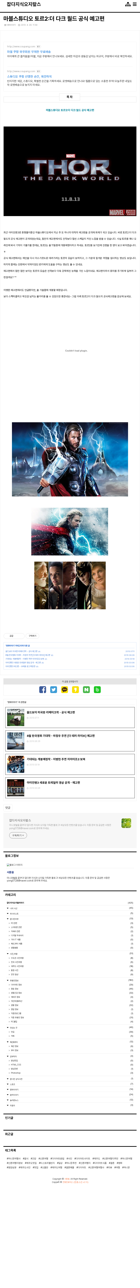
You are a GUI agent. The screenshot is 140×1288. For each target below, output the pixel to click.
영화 (120, 1163)
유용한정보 (71, 980)
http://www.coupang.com (21, 46)
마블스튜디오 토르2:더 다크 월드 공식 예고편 (53, 18)
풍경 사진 (71, 970)
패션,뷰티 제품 (71, 943)
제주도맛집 (31, 1163)
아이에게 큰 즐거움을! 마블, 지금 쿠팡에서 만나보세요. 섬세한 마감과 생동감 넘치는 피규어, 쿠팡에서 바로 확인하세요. (70, 56)
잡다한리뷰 (71, 918)
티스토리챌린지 (47, 1163)
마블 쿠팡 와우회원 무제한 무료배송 (29, 52)
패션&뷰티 (71, 1041)
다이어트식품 (100, 1163)
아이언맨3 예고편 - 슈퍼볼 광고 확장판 (20, 666)
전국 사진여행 (71, 962)
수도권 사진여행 (71, 958)
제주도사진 (25, 1167)
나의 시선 (71, 908)
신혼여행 (44, 1158)
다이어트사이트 (83, 1158)
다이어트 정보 (71, 985)
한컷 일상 (71, 974)
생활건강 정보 (71, 993)
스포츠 (71, 1084)
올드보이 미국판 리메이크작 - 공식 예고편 (21, 651)
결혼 (112, 1163)
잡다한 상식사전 (71, 1078)
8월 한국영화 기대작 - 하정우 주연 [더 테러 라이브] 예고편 (27, 655)
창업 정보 (71, 1009)
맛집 (71, 1032)
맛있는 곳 (71, 1027)
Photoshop (71, 1073)
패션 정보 (71, 1046)
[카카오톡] (64, 690)
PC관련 (71, 923)
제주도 (97, 1158)
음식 (26, 1158)
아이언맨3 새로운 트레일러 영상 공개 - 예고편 (23, 662)
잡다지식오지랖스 (24, 4)
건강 (34, 1158)
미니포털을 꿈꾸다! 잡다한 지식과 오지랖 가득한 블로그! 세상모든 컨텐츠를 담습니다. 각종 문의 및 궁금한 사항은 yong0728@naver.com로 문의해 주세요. (60, 827)
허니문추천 (71, 1163)
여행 (118, 1167)
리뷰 (110, 1167)
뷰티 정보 (71, 1050)
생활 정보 (71, 1005)
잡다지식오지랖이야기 (70, 903)
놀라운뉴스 (71, 1100)
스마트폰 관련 (71, 927)
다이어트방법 (58, 1158)
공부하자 (71, 1056)
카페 (71, 1036)
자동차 (71, 1105)
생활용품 (71, 948)
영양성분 (12, 1167)
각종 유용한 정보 (71, 1017)
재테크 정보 (71, 997)
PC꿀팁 (71, 1021)
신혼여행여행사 (97, 1167)
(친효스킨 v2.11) (81, 1182)
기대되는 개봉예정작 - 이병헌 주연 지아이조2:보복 (24, 659)
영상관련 (71, 1069)
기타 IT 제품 (71, 939)
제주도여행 (57, 1167)
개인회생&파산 (71, 1001)
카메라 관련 (71, 931)
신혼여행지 (85, 1163)
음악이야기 (71, 1094)
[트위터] (53, 690)
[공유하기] (16, 636)
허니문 (127, 1167)
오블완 (45, 1167)
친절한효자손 (67, 1182)
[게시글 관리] (21, 636)
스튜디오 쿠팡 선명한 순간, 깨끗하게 (29, 76)
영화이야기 (11, 25)
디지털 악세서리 (71, 935)
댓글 (7, 807)
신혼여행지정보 (15, 1163)
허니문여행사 (14, 1158)
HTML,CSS (71, 1065)
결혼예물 (70, 1167)
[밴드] (97, 690)
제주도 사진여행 (71, 966)
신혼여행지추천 (111, 1158)
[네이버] (86, 690)
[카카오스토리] (75, 690)
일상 (60, 1163)
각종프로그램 (71, 1013)
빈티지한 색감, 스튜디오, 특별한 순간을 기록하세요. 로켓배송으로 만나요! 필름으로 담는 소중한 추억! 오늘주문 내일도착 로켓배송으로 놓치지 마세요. (69, 83)
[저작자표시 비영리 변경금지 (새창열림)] (43, 636)
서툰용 (66, 1179)
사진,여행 (71, 953)
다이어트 (82, 1167)
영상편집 (71, 1060)
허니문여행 (127, 1158)
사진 (70, 1158)
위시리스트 (71, 913)
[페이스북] (42, 690)
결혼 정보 (71, 989)
